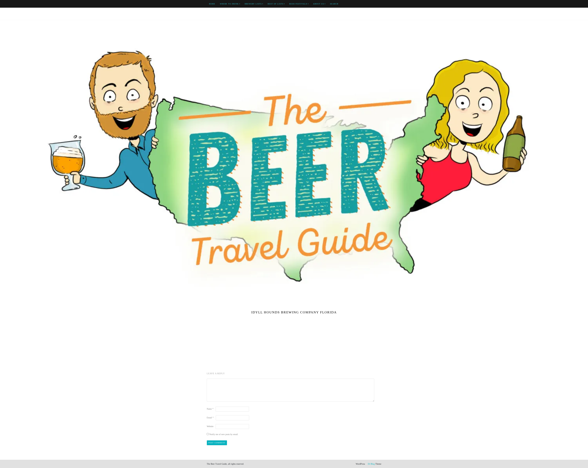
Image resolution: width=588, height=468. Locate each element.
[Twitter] (370, 4)
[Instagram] (380, 4)
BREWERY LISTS (253, 4)
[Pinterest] (377, 4)
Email (210, 418)
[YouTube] (373, 4)
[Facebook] (366, 4)
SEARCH (334, 4)
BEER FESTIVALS (298, 4)
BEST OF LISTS (275, 4)
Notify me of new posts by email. (223, 434)
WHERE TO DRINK (229, 4)
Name (210, 409)
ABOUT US (318, 4)
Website (210, 426)
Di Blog (371, 464)
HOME (212, 4)
